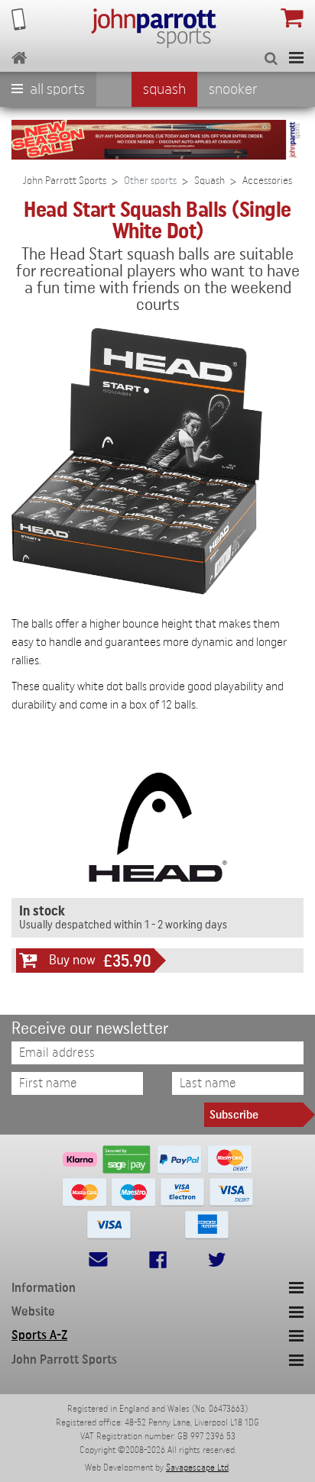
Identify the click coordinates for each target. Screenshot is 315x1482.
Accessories (267, 181)
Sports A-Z (39, 1335)
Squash (164, 89)
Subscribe (233, 1115)
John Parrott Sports (64, 181)
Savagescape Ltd (197, 1467)
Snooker (233, 89)
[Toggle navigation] (296, 57)
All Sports (56, 89)
